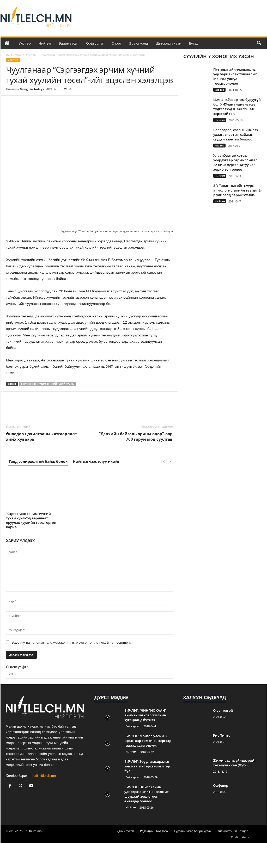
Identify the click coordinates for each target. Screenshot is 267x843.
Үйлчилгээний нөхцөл (232, 831)
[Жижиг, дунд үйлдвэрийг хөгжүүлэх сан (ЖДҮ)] (196, 768)
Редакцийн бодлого (154, 831)
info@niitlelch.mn (43, 776)
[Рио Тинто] (196, 743)
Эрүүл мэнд (138, 43)
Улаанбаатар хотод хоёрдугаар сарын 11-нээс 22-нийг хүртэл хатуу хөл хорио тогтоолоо (235, 162)
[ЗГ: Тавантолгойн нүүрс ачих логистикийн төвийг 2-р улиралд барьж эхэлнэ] (196, 193)
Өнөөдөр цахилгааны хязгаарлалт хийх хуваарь (41, 436)
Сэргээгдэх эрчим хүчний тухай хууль (47, 384)
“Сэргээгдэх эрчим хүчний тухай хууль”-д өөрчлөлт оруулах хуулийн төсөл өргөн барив (31, 520)
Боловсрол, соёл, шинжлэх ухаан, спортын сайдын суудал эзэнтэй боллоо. (235, 134)
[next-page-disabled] (170, 461)
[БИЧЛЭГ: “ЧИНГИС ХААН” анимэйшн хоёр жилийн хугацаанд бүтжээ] (107, 718)
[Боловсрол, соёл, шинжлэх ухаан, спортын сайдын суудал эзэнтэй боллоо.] (196, 137)
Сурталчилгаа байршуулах (192, 831)
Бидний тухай (124, 831)
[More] (59, 103)
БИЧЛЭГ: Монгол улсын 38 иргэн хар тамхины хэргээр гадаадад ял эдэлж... (147, 741)
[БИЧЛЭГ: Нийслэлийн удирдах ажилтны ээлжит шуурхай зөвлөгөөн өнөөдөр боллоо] (107, 794)
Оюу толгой (223, 710)
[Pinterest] (35, 103)
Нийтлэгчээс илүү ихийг (96, 461)
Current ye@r (17, 667)
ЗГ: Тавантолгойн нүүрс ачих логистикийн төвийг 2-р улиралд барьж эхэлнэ (237, 190)
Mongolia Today (31, 89)
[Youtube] (32, 786)
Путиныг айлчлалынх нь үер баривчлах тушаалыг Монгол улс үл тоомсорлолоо (235, 76)
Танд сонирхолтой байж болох (38, 461)
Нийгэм (45, 43)
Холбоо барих (241, 837)
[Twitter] (23, 103)
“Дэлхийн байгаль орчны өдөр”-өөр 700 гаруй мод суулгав (136, 436)
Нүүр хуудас (13, 55)
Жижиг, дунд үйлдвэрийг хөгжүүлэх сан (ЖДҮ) (234, 762)
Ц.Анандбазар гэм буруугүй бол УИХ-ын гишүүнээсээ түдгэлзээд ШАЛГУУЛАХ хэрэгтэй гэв (237, 106)
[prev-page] (164, 461)
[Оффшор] (196, 793)
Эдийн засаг (68, 43)
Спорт (117, 43)
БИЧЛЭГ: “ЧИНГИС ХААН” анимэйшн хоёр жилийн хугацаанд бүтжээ (145, 715)
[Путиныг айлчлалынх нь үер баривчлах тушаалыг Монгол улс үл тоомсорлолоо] (196, 77)
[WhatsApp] (47, 103)
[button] (259, 43)
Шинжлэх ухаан (168, 43)
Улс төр (25, 43)
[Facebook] (11, 103)
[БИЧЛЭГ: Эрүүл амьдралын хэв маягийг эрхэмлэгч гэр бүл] (107, 769)
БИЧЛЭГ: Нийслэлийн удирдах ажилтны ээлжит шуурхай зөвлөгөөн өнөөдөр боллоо (146, 794)
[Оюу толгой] (196, 718)
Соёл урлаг (95, 43)
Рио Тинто (221, 735)
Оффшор (220, 785)
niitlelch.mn (34, 831)
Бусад (193, 43)
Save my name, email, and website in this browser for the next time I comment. (71, 642)
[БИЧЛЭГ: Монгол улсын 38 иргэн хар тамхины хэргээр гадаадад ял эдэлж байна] (107, 743)
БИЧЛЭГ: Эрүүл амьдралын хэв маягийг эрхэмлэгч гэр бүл (147, 766)
